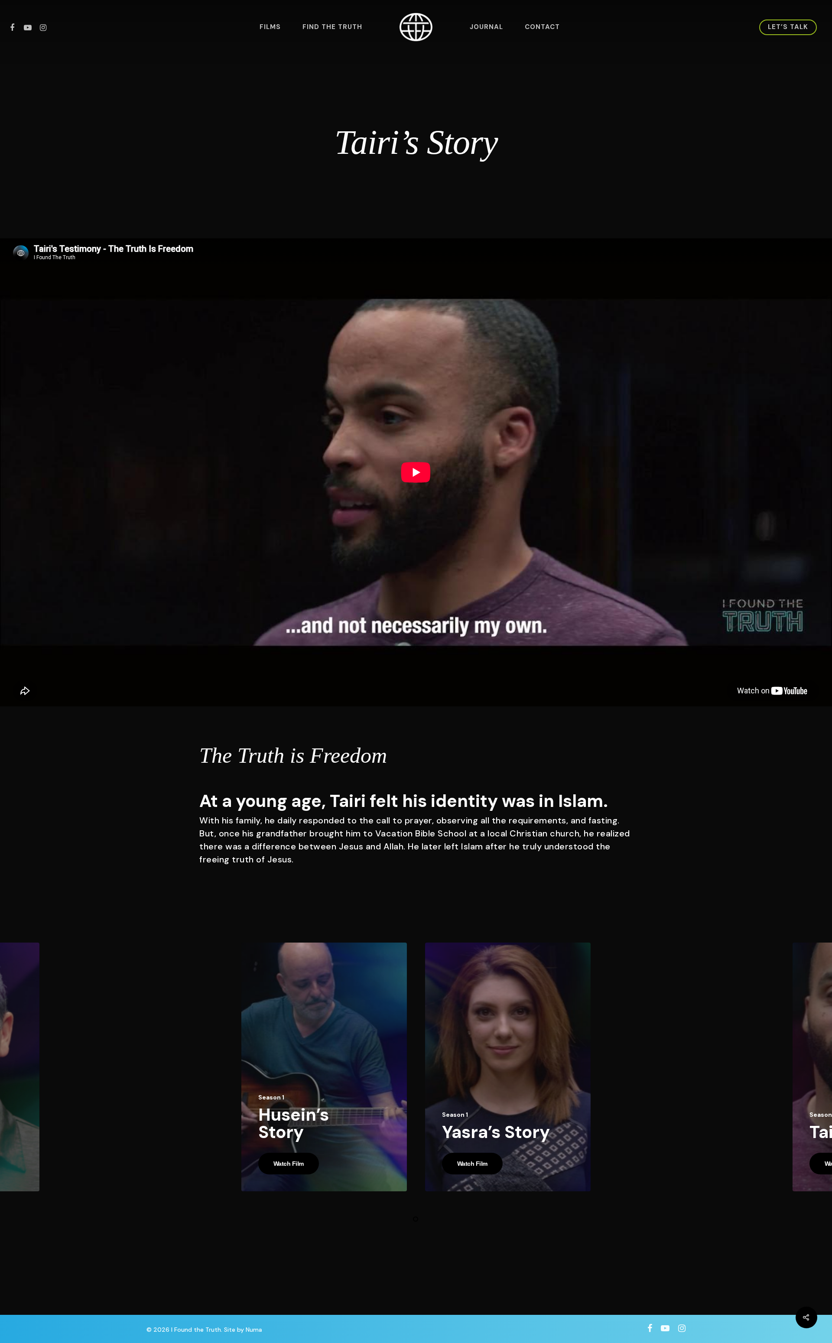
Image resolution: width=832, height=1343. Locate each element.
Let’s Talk (788, 27)
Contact (542, 27)
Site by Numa (243, 1329)
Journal (486, 27)
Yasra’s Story (496, 1132)
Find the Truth (332, 27)
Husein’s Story (293, 1123)
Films (270, 27)
